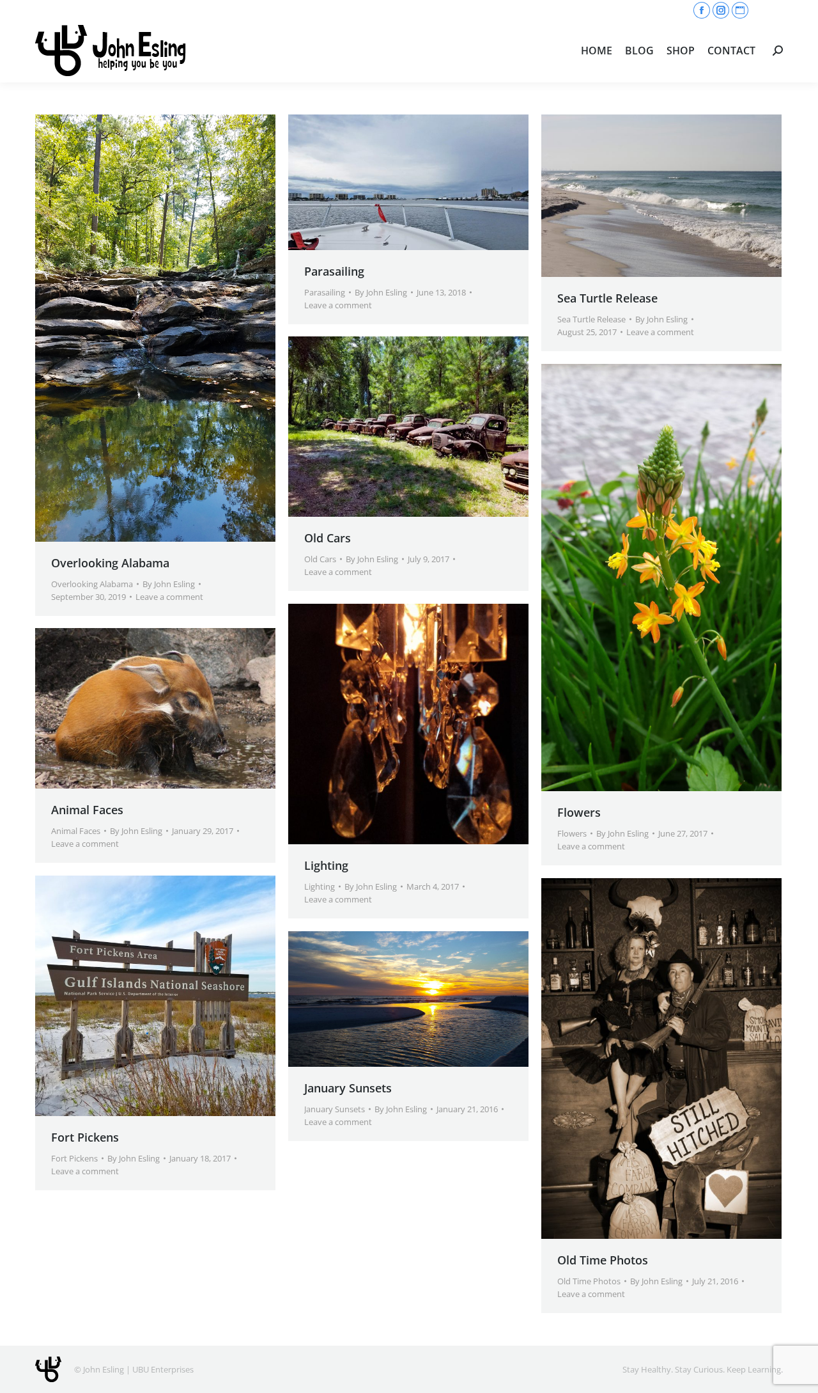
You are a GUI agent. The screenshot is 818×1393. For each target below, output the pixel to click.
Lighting (326, 865)
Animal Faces (87, 809)
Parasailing (334, 271)
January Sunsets (348, 1088)
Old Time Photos (602, 1260)
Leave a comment (169, 596)
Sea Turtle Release (607, 298)
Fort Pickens (85, 1137)
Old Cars (327, 538)
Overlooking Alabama (110, 563)
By (169, 584)
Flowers (579, 812)
